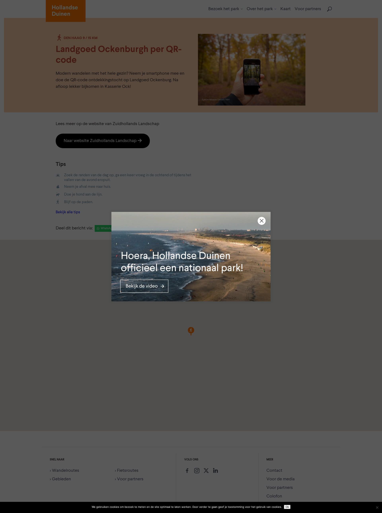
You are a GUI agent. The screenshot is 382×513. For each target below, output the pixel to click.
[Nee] (377, 507)
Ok (287, 506)
